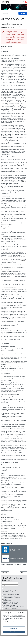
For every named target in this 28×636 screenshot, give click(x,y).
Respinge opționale (14, 625)
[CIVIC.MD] (5, 2)
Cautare (23, 13)
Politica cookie (15, 621)
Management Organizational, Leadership (13, 606)
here (9, 49)
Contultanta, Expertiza (9, 605)
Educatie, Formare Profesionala (11, 594)
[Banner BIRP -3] (14, 7)
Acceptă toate (14, 632)
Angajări (3, 23)
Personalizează (14, 628)
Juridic (5, 599)
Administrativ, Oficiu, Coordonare (11, 597)
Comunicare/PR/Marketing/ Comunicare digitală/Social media (12, 590)
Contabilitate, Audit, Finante (10, 593)
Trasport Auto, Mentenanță (10, 608)
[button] (26, 2)
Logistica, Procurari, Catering (10, 602)
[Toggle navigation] (23, 2)
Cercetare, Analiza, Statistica (10, 603)
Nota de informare (7, 621)
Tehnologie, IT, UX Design (9, 596)
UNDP (6, 55)
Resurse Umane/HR (8, 600)
